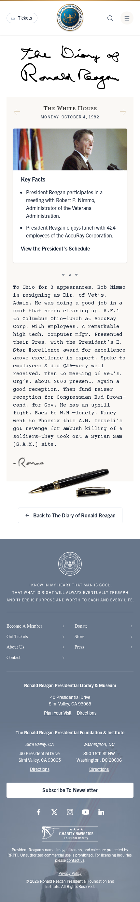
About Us (15, 647)
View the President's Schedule (55, 248)
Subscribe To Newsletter (70, 790)
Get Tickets (17, 636)
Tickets (25, 18)
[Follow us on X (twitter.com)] (54, 812)
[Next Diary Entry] (123, 112)
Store (79, 636)
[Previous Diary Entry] (17, 112)
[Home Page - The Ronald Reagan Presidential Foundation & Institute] (70, 18)
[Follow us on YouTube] (86, 812)
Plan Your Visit (58, 713)
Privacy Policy (70, 873)
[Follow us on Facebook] (39, 812)
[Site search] (110, 18)
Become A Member (24, 626)
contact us (75, 860)
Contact (14, 657)
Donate (81, 626)
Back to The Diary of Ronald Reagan (74, 515)
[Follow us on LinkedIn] (101, 812)
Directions (86, 713)
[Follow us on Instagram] (70, 812)
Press (79, 647)
